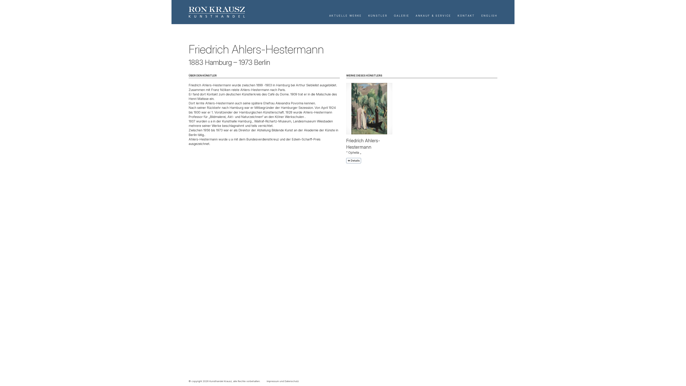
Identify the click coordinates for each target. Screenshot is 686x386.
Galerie (401, 15)
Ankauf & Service (433, 15)
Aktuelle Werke (345, 15)
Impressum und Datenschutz (283, 381)
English (489, 15)
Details (355, 160)
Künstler (378, 15)
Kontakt (466, 15)
